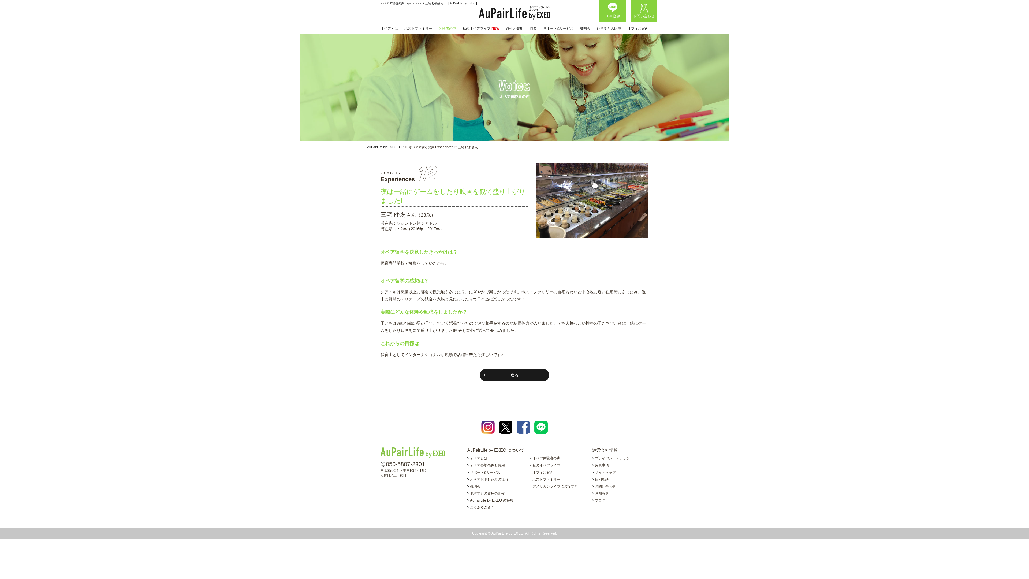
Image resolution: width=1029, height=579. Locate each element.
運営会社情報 (605, 450)
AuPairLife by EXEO (514, 13)
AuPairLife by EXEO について (495, 450)
